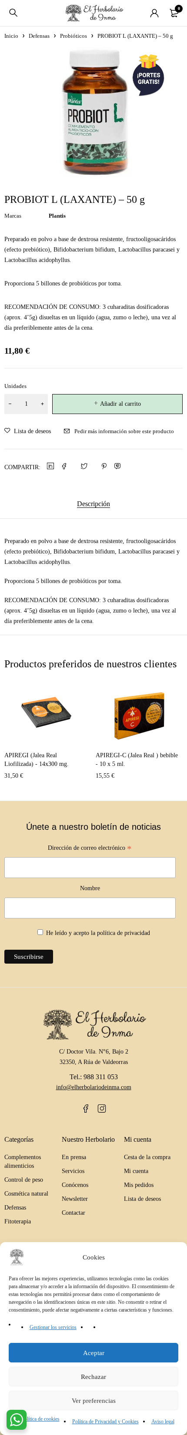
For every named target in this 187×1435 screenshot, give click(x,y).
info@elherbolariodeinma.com (93, 1087)
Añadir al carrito (120, 404)
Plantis (57, 215)
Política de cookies (40, 1419)
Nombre (90, 888)
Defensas (39, 36)
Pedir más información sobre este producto (124, 431)
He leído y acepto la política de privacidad (98, 933)
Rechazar (93, 1376)
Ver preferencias (94, 1400)
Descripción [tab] (93, 503)
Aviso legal (162, 1421)
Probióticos (73, 36)
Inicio (11, 36)
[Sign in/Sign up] (154, 13)
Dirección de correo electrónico (90, 849)
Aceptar (93, 1352)
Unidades (15, 386)
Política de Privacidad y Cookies (105, 1421)
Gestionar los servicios (53, 1327)
